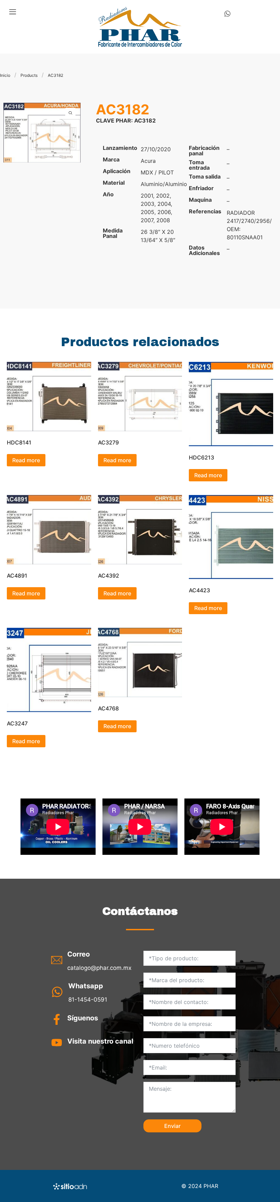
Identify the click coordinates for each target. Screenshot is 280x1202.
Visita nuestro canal (100, 1041)
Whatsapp (85, 986)
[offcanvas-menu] (12, 12)
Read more (26, 460)
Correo (78, 954)
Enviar (172, 1125)
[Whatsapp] (227, 13)
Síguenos (82, 1018)
